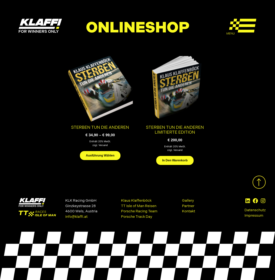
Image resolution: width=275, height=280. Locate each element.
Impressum (254, 215)
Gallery (188, 200)
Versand (103, 145)
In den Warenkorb (175, 160)
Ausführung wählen (100, 155)
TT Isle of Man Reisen (138, 206)
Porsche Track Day (136, 217)
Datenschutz (255, 210)
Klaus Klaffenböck (136, 200)
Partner (188, 206)
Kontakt (188, 211)
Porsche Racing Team (139, 211)
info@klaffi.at (76, 217)
